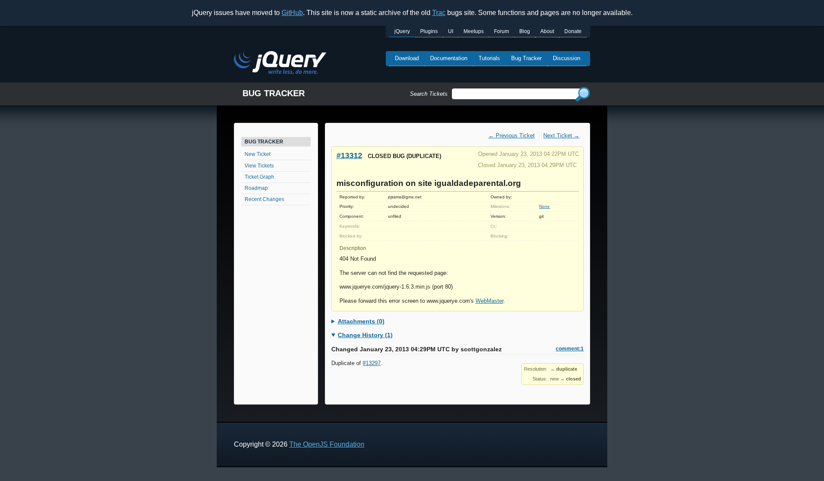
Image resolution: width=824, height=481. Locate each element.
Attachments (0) (361, 321)
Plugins (429, 31)
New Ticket (257, 154)
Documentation (448, 58)
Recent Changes (264, 199)
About (547, 31)
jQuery (402, 31)
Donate (573, 31)
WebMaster (489, 301)
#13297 (372, 363)
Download (407, 58)
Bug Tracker (526, 58)
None (544, 206)
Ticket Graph (259, 177)
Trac (438, 12)
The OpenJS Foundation (326, 444)
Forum (501, 31)
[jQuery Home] (280, 64)
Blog (524, 31)
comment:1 (570, 349)
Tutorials (489, 58)
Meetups (474, 31)
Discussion (566, 58)
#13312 (349, 155)
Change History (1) (365, 335)
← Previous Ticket (511, 135)
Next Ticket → (561, 135)
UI (450, 31)
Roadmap (256, 188)
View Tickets (259, 166)
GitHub (292, 12)
